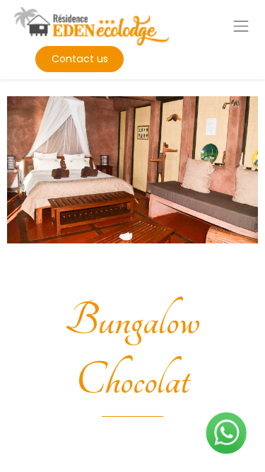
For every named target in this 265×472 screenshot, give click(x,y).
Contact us (80, 59)
